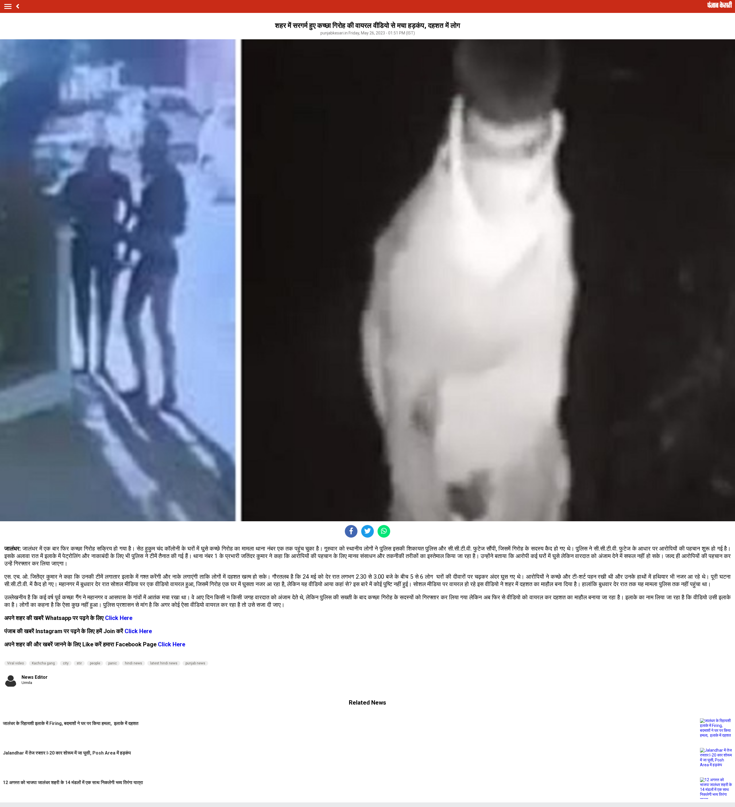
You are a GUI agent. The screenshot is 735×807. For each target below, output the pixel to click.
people (95, 663)
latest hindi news (163, 663)
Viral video (15, 663)
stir (79, 663)
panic (112, 663)
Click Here (118, 618)
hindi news (133, 663)
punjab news (195, 663)
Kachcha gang (43, 663)
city (66, 663)
